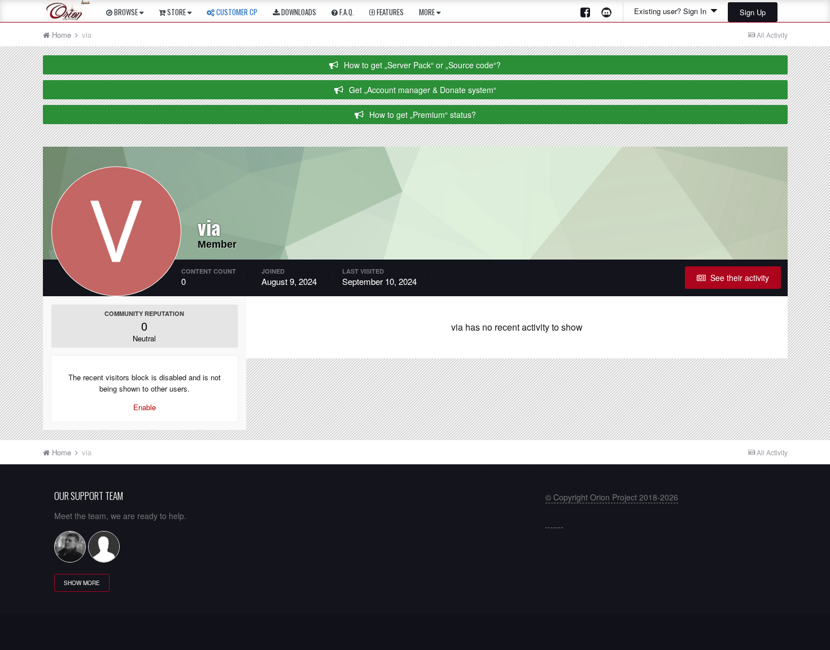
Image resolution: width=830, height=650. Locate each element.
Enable (144, 407)
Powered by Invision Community (415, 636)
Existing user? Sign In (672, 11)
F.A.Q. (346, 11)
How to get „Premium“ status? (422, 114)
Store (176, 11)
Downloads (297, 11)
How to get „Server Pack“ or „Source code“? (422, 65)
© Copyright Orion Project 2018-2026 (611, 497)
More (427, 11)
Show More (82, 583)
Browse (125, 11)
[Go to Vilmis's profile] (70, 547)
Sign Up (753, 12)
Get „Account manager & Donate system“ (422, 89)
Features (389, 11)
